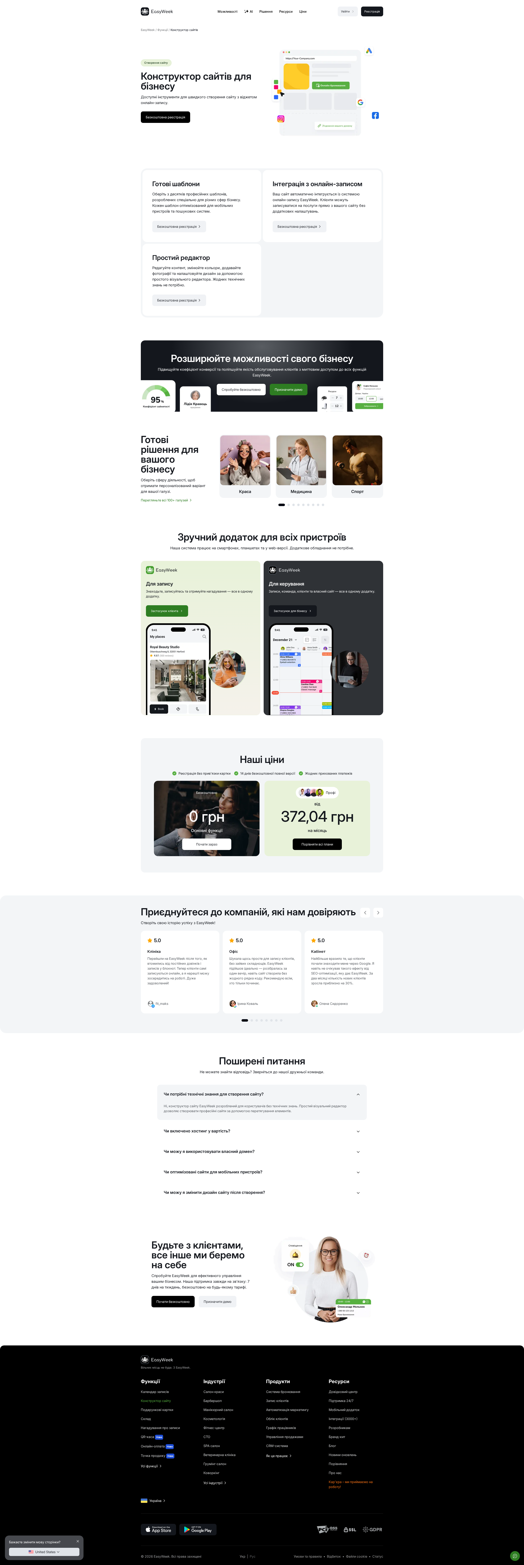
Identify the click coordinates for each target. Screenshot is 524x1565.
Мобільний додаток (344, 1410)
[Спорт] (357, 466)
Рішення (266, 11)
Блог (332, 1446)
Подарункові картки (157, 1410)
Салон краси (213, 1392)
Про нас (335, 1473)
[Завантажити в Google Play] (198, 1529)
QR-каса (151, 1437)
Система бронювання (283, 1392)
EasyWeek (148, 30)
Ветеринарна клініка (219, 1455)
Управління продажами (284, 1437)
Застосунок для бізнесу (290, 611)
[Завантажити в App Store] (158, 1529)
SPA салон (211, 1446)
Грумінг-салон (214, 1464)
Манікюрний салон (218, 1410)
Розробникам (339, 1428)
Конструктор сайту (156, 1401)
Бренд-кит (337, 1437)
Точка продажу (157, 1456)
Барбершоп (212, 1401)
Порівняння (338, 1464)
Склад (146, 1419)
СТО (206, 1437)
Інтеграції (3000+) (343, 1419)
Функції (162, 30)
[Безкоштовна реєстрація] (201, 206)
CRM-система (277, 1446)
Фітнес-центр (214, 1428)
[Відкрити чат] (515, 1556)
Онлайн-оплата (157, 1446)
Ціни (303, 11)
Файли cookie (356, 1556)
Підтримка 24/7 (341, 1401)
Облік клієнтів (277, 1419)
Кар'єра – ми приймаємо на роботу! (351, 1484)
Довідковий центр (343, 1392)
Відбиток (334, 1556)
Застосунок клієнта (164, 611)
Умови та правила (308, 1556)
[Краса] (245, 466)
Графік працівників (281, 1428)
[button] (281, 505)
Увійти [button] (345, 11)
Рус (252, 1556)
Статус (377, 1556)
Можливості (227, 11)
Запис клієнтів (277, 1401)
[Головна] (157, 11)
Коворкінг (211, 1473)
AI (251, 11)
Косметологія (214, 1419)
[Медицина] (301, 466)
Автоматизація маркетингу (287, 1410)
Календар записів (155, 1392)
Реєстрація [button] (372, 11)
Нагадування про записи (160, 1428)
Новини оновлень (343, 1455)
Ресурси (286, 11)
